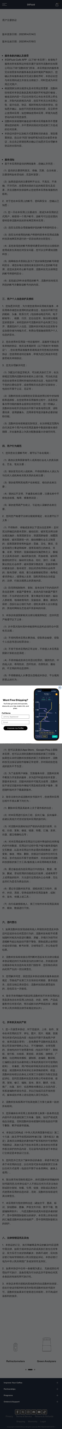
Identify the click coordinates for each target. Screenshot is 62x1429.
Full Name (6, 713)
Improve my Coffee (15, 728)
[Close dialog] (59, 687)
